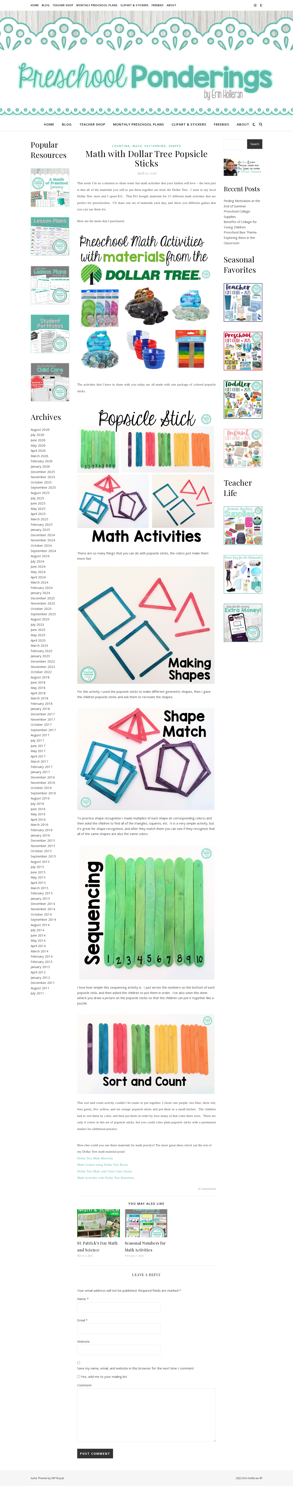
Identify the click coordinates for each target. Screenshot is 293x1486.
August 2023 (40, 619)
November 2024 (43, 540)
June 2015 (38, 872)
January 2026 (40, 466)
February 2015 (42, 893)
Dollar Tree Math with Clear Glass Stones (104, 1171)
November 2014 (43, 909)
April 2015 (38, 882)
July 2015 (37, 867)
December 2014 (43, 903)
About (172, 5)
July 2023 (37, 624)
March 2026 (39, 456)
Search (254, 144)
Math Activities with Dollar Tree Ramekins (105, 1177)
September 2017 (43, 730)
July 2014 (37, 930)
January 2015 (40, 898)
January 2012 (40, 977)
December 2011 (43, 982)
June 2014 (38, 935)
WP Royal (57, 1478)
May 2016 (38, 814)
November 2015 (43, 846)
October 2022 (41, 672)
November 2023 (43, 603)
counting (121, 146)
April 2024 (38, 577)
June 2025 (38, 503)
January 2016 (40, 835)
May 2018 (38, 687)
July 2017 (37, 740)
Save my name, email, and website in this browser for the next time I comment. (135, 1368)
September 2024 (43, 551)
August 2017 (40, 735)
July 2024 (37, 561)
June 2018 (38, 682)
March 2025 (39, 519)
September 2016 (43, 793)
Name (83, 1299)
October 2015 (41, 851)
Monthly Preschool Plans (97, 5)
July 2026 (37, 434)
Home (35, 5)
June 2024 (38, 566)
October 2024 (41, 545)
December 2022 (43, 661)
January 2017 (40, 772)
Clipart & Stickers (135, 5)
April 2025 (38, 514)
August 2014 (40, 925)
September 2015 (43, 856)
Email (82, 1320)
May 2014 (38, 940)
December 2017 (43, 714)
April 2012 (38, 972)
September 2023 (43, 614)
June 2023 (38, 629)
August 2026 (40, 429)
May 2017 (38, 751)
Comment (84, 1385)
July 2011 (37, 993)
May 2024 (38, 572)
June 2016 (38, 809)
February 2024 (42, 587)
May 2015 (38, 877)
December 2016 (43, 777)
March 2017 (39, 761)
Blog (46, 5)
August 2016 (40, 798)
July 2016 (37, 803)
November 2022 (43, 666)
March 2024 (39, 582)
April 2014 (38, 946)
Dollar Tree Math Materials (95, 1158)
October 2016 (41, 788)
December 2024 (43, 535)
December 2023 (43, 598)
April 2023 (38, 640)
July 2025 (37, 498)
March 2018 (39, 698)
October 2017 (41, 724)
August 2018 (40, 677)
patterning (155, 146)
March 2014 (39, 951)
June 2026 (38, 440)
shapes (175, 146)
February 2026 (42, 461)
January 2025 (40, 529)
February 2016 (42, 830)
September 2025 (43, 487)
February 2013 (42, 961)
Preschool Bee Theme (240, 232)
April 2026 (38, 450)
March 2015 (39, 888)
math (137, 146)
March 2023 (39, 645)
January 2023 (40, 656)
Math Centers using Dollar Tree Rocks (102, 1164)
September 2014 (43, 919)
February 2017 (42, 767)
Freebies (158, 5)
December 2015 (43, 840)
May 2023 (38, 635)
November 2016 (43, 782)
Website (83, 1341)
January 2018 (40, 708)
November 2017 (43, 719)
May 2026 (38, 445)
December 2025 (43, 472)
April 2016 (38, 819)
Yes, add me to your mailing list (103, 1376)
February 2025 (42, 524)
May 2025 (38, 508)
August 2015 (40, 861)
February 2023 (42, 651)
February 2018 (42, 703)
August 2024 (40, 556)
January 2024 (40, 593)
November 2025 (43, 477)
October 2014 (41, 914)
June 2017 (38, 746)
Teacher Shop (63, 5)
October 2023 (41, 608)
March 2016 (39, 824)
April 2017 (38, 756)
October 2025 (41, 482)
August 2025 (40, 493)
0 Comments (207, 1189)
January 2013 (40, 967)
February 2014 (42, 956)
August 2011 (40, 988)
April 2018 (38, 693)
